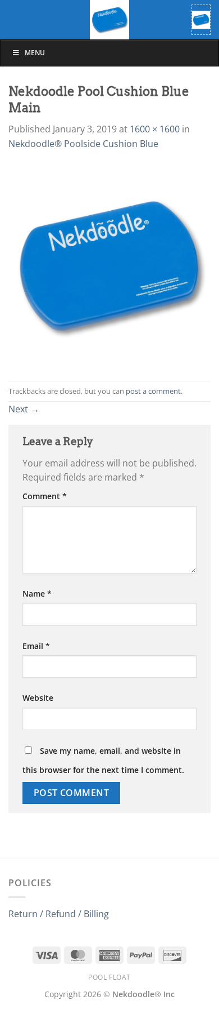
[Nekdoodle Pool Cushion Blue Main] (109, 265)
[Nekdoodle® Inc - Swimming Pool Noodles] (109, 19)
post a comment (153, 391)
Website (37, 697)
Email (36, 646)
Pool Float (109, 977)
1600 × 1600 (155, 129)
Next (23, 409)
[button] (201, 20)
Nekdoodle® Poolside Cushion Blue (83, 143)
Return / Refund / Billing (58, 914)
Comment (44, 496)
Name (37, 593)
